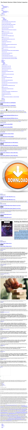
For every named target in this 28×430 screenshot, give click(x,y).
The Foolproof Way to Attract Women (7, 133)
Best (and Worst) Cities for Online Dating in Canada (8, 35)
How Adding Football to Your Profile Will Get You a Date (8, 85)
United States (4, 19)
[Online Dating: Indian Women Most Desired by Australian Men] (5, 28)
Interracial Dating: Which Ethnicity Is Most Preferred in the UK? (9, 44)
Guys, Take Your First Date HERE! (6, 124)
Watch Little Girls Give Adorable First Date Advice (7, 71)
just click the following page (24, 405)
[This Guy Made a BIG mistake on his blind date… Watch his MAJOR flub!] (3, 95)
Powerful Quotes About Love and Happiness (8, 102)
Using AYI (4, 63)
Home (2, 427)
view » (2, 383)
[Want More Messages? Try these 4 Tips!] (4, 64)
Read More (25, 112)
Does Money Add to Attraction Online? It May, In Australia (8, 24)
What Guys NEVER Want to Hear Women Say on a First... (10, 205)
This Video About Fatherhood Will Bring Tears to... (9, 115)
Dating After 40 (3, 60)
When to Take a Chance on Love (6, 243)
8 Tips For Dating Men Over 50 (5, 214)
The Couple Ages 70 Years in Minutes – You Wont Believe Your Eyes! (10, 91)
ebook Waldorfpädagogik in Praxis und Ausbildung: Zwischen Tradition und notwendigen (12, 415)
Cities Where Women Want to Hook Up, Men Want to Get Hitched (9, 58)
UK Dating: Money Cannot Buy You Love (6, 41)
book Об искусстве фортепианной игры (7, 420)
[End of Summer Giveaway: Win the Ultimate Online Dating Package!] (5, 81)
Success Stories (3, 99)
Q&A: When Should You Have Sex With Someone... (9, 142)
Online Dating (3, 62)
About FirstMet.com (5, 6)
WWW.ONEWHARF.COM (12, 413)
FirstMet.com (3, 8)
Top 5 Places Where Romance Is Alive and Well (7, 55)
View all (2, 48)
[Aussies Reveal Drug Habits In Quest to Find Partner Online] (5, 20)
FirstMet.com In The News (6, 11)
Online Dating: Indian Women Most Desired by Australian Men (9, 29)
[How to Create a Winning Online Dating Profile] (3, 78)
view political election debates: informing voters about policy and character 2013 (16, 416)
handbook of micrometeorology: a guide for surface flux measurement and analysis (16, 419)
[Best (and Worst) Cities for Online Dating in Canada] (4, 34)
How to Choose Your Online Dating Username (7, 77)
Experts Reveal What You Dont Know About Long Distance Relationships (10, 50)
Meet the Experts (5, 7)
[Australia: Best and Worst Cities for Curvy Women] (7, 25)
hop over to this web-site (22, 410)
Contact (2, 425)
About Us (3, 5)
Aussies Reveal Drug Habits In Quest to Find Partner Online (9, 21)
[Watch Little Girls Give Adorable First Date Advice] (5, 87)
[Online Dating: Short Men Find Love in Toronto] (5, 31)
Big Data (3, 17)
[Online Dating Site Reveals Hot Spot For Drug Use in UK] (5, 37)
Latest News (3, 61)
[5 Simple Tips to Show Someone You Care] (6, 67)
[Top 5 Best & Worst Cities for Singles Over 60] (4, 51)
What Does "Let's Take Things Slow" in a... (7, 196)
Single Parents (3, 98)
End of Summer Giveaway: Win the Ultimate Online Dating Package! (10, 82)
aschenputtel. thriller (18, 417)
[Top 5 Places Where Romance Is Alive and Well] (6, 54)
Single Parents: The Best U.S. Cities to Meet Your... (9, 152)
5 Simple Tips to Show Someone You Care (6, 68)
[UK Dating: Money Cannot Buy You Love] (4, 40)
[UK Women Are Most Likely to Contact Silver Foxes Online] (4, 45)
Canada (4, 18)
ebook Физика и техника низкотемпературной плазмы (14, 418)
